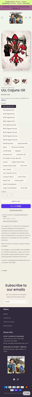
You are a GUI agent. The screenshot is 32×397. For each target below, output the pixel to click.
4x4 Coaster (7, 169)
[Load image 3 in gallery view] (24, 81)
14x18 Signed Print (9, 114)
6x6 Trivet (24, 166)
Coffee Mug (7, 151)
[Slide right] (30, 82)
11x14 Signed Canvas (9, 125)
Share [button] (5, 270)
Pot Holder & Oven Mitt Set (12, 158)
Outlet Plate (22, 177)
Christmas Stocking (17, 147)
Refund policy (7, 326)
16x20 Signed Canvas (10, 128)
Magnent (18, 151)
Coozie (5, 162)
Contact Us (7, 318)
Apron (5, 147)
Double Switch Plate (9, 166)
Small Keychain (8, 143)
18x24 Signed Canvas (10, 132)
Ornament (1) (7, 154)
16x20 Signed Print (9, 117)
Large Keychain (22, 143)
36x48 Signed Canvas (10, 140)
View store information (10, 221)
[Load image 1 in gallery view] (7, 81)
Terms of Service (8, 322)
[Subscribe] (27, 302)
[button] (2, 18)
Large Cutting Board (9, 188)
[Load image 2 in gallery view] (16, 81)
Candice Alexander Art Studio (13, 393)
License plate (19, 180)
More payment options (16, 210)
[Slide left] (2, 82)
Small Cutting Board (9, 184)
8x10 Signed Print (8, 106)
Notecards (24, 188)
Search (5, 314)
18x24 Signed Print (9, 121)
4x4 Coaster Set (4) (10, 173)
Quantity (3, 192)
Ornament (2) (21, 154)
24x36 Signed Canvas (10, 136)
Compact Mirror (8, 177)
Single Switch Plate (18, 162)
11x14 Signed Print (8, 110)
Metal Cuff (6, 180)
